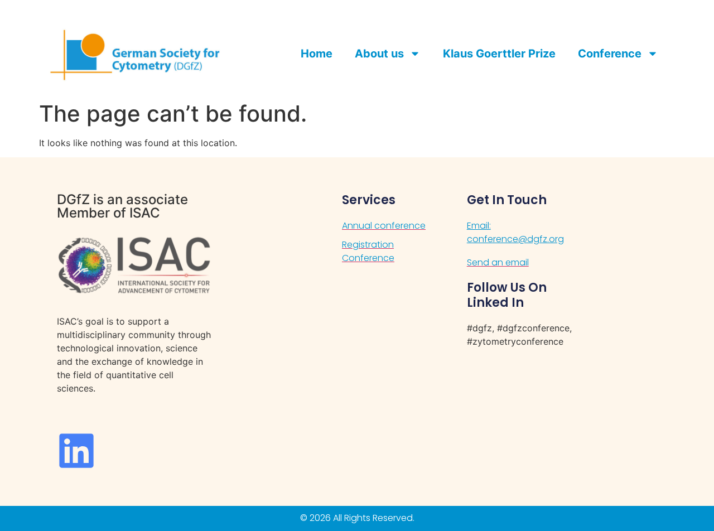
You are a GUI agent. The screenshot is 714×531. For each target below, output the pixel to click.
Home (316, 53)
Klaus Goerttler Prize (499, 53)
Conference (609, 53)
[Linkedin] (76, 450)
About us (379, 53)
